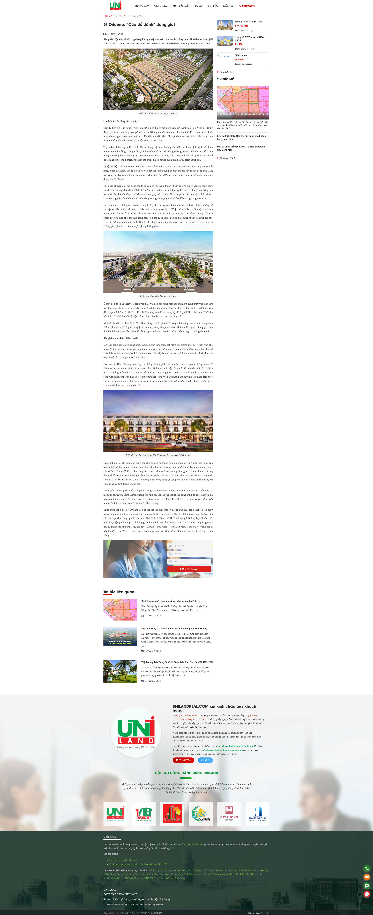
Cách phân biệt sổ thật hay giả (123, 860)
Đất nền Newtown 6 (135, 878)
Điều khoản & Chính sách (259, 913)
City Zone (135, 874)
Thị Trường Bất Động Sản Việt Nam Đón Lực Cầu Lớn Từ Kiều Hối (177, 662)
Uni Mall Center (116, 878)
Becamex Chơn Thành (226, 870)
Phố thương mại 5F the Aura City (163, 870)
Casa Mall (164, 874)
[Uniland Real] (115, 813)
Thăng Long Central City (248, 21)
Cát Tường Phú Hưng (175, 878)
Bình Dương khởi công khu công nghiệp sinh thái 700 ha (170, 601)
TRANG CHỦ (141, 6)
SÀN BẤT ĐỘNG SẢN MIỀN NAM (147, 913)
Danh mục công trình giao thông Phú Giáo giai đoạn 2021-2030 (138, 864)
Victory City (176, 874)
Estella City (185, 870)
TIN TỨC (213, 6)
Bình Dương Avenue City (196, 874)
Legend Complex (150, 874)
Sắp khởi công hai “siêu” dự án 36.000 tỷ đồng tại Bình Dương (174, 628)
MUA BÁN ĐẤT (181, 6)
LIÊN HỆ (228, 6)
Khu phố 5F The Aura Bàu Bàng (249, 38)
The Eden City (242, 874)
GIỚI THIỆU (161, 6)
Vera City (264, 870)
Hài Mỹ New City (154, 878)
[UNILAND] (115, 5)
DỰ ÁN (199, 6)
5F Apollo (197, 870)
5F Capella (253, 870)
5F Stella (243, 870)
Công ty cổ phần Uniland (192, 844)
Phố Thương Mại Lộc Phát (221, 874)
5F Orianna (241, 55)
